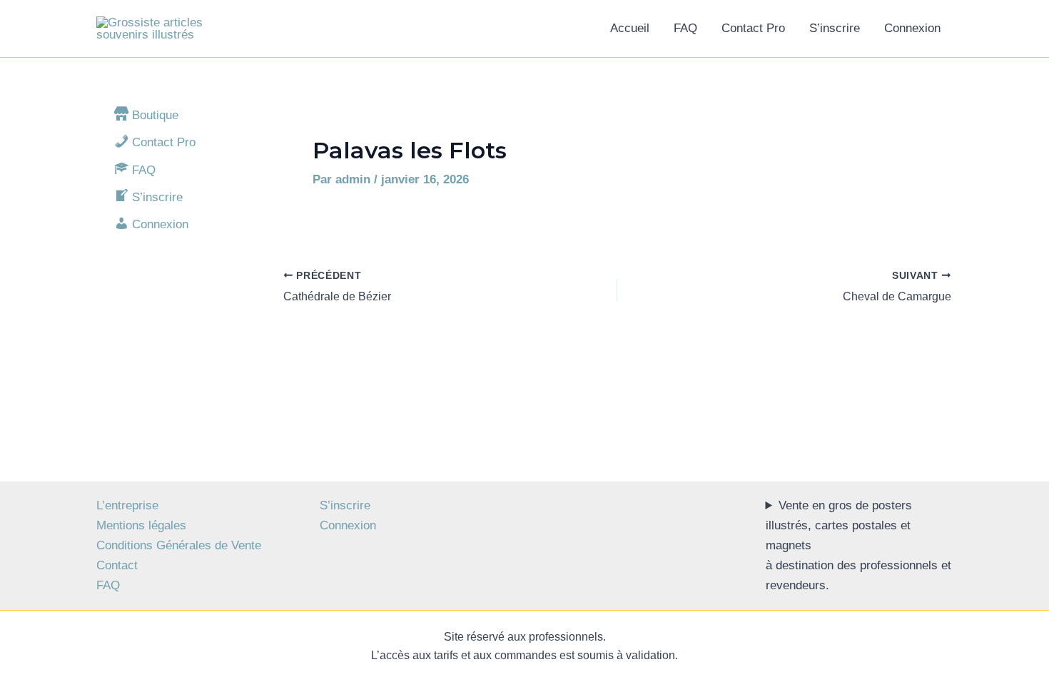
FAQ (685, 28)
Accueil (629, 28)
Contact (117, 565)
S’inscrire (834, 28)
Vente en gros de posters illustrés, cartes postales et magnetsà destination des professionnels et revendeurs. (858, 545)
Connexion (912, 28)
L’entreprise (127, 505)
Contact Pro (753, 28)
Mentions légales (141, 525)
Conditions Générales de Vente (178, 545)
